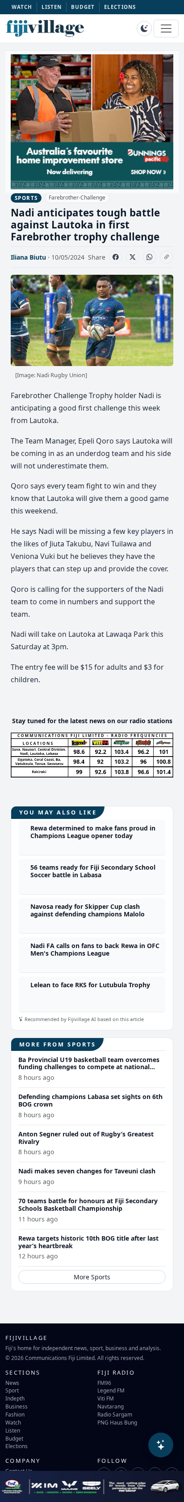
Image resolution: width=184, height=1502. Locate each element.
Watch (13, 1422)
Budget (14, 1438)
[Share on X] (132, 257)
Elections (16, 1445)
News (12, 1382)
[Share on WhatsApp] (149, 257)
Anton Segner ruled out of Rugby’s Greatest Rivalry (86, 1138)
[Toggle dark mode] (144, 28)
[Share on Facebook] (115, 257)
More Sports (92, 1277)
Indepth (15, 1398)
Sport (12, 1390)
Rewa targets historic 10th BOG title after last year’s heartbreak (88, 1242)
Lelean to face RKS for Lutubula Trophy (90, 985)
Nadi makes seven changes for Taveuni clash (86, 1171)
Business (16, 1406)
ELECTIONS (120, 7)
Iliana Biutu (28, 257)
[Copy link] (166, 257)
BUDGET (83, 7)
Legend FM (111, 1390)
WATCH (22, 7)
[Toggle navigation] (166, 28)
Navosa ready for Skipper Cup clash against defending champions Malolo (87, 910)
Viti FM (105, 1398)
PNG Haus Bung (117, 1422)
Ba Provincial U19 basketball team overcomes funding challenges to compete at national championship (88, 1067)
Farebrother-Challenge (77, 197)
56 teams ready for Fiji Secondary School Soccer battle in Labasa (92, 871)
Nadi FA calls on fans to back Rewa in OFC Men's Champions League (94, 949)
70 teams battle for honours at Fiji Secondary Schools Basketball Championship (88, 1205)
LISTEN (52, 7)
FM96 (104, 1382)
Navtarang (110, 1406)
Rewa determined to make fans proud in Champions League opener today (92, 832)
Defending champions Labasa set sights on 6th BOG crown (90, 1100)
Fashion (15, 1414)
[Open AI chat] (160, 1445)
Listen (12, 1430)
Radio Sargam (114, 1414)
